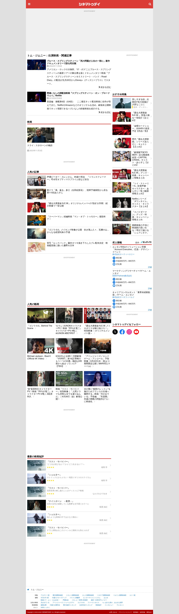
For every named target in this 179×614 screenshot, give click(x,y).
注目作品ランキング (85, 605)
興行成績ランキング (69, 605)
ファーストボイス (93, 602)
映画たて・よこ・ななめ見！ (50, 600)
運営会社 (149, 612)
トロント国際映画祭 (72, 595)
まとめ (106, 597)
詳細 (150, 267)
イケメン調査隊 (75, 597)
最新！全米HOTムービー (99, 600)
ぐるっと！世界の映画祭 (80, 600)
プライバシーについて (125, 612)
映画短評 (98, 605)
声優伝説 (66, 600)
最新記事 (44, 605)
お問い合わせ (113, 612)
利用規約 (135, 612)
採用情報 (142, 612)
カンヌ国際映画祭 (88, 595)
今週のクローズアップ (59, 597)
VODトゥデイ (45, 607)
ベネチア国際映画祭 (103, 595)
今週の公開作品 (55, 605)
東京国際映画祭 (58, 595)
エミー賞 (132, 595)
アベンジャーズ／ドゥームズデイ (63, 602)
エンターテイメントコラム (91, 597)
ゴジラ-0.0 (81, 602)
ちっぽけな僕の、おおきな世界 (112, 602)
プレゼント (120, 605)
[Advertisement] (89, 31)
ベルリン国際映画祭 (119, 595)
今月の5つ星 (45, 597)
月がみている (45, 602)
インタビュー (109, 605)
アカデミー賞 (45, 595)
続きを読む (105, 87)
